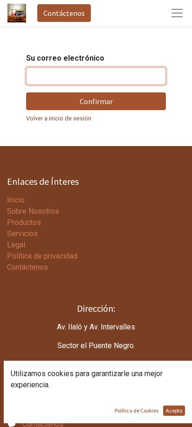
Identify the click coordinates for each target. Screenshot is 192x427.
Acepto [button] (174, 410)
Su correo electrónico (65, 58)
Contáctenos (64, 13)
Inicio (16, 200)
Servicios (22, 233)
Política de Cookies (136, 410)
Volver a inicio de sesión (58, 118)
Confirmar (96, 101)
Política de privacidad (42, 256)
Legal (16, 244)
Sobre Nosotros (33, 211)
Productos (24, 222)
